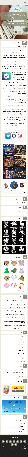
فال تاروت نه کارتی (21, 350)
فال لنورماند (22, 426)
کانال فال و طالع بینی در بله (15, 42)
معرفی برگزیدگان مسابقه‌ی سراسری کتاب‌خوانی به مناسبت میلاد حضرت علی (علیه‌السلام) (14, 310)
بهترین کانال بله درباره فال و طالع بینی (14, 16)
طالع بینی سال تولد (21, 291)
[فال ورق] (8, 173)
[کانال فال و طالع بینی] (14, 53)
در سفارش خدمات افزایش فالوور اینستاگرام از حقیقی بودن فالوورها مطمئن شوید (14, 373)
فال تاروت (23, 361)
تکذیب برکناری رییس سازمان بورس (18, 328)
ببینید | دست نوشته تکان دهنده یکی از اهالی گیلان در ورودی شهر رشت (14, 317)
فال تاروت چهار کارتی (21, 342)
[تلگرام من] (21, 441)
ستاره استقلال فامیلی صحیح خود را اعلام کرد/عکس (15, 314)
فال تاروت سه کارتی (21, 339)
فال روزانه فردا (22, 429)
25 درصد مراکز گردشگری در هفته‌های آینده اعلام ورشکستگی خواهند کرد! (16, 301)
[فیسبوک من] (17, 441)
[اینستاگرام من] (14, 441)
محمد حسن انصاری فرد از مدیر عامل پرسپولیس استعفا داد (14, 325)
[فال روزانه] (8, 150)
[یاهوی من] (24, 441)
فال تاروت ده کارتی (21, 353)
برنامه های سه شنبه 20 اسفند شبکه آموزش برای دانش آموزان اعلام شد (14, 321)
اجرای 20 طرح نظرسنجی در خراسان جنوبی (17, 307)
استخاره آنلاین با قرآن (21, 203)
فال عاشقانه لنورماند (21, 423)
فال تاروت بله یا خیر (21, 358)
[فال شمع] (8, 162)
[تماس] (10, 441)
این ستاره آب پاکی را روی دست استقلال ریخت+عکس (15, 305)
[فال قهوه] (20, 162)
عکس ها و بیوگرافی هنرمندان (19, 432)
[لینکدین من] (12, 444)
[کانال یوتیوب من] (15, 444)
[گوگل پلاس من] (3, 441)
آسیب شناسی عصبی (21, 211)
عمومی (19, 193)
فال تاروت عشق (22, 356)
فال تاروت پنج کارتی (21, 345)
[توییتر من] (7, 441)
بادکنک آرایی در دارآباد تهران (19, 370)
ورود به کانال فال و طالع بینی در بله (14, 62)
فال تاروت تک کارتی (21, 336)
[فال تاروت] (20, 150)
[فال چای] (20, 173)
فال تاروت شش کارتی (21, 347)
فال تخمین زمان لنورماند (20, 421)
